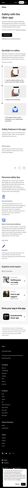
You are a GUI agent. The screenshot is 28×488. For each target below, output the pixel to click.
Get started (7, 35)
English (5, 460)
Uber (3, 2)
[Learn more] (3, 220)
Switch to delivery (21, 30)
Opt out (17, 484)
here (19, 479)
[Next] (24, 168)
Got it (23, 484)
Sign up (21, 2)
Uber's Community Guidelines (11, 224)
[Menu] (26, 2)
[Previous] (19, 168)
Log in (15, 2)
